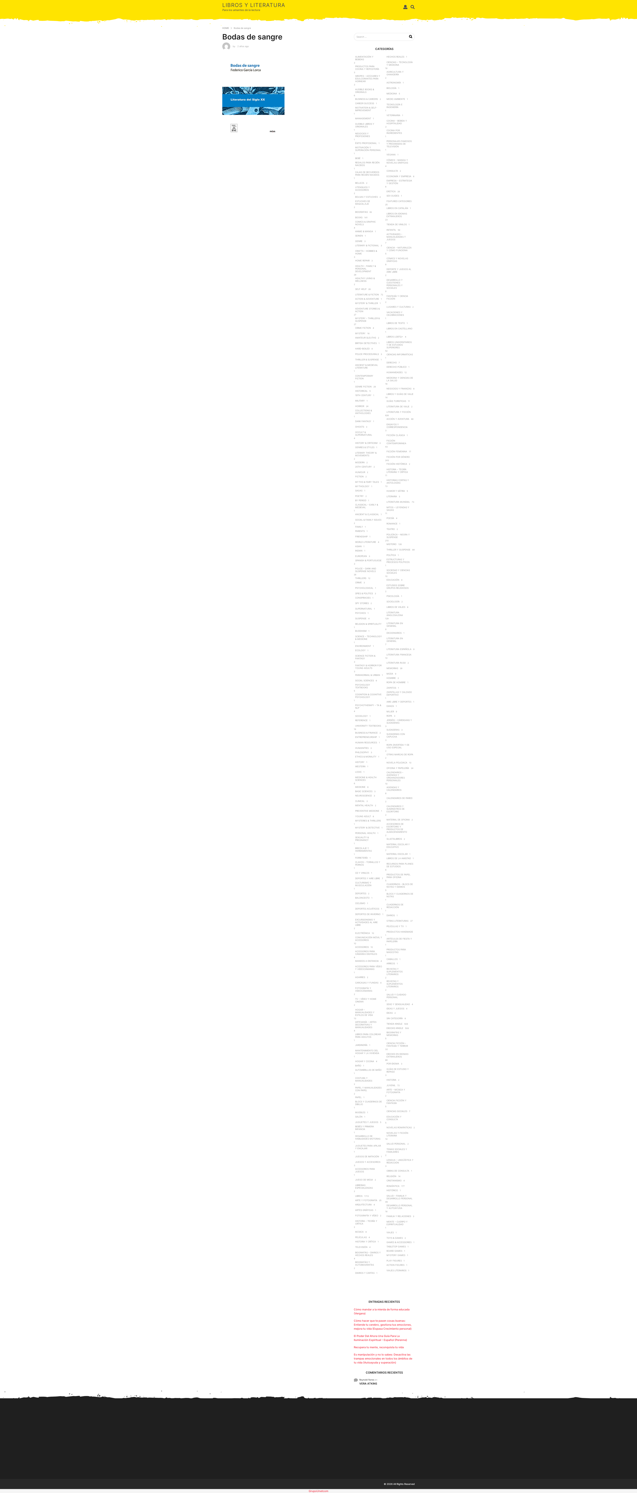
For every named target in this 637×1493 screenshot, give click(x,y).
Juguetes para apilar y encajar (368, 1147)
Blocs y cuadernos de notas (400, 895)
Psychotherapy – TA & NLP (368, 706)
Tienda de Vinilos (397, 224)
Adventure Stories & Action (367, 310)
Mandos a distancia (367, 961)
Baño (358, 1065)
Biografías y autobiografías (364, 1263)
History (359, 762)
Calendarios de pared (399, 798)
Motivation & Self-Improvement (366, 109)
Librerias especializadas (364, 1186)
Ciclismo (360, 903)
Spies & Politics (364, 593)
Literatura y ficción (399, 412)
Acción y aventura (398, 419)
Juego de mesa (364, 1179)
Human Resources (366, 742)
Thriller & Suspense (367, 359)
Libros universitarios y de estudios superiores (399, 345)
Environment (363, 646)
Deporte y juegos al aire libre (399, 270)
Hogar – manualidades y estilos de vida (364, 1012)
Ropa (389, 715)
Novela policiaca (397, 762)
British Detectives (366, 343)
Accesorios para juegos (365, 1170)
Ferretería (361, 857)
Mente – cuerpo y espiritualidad (397, 1223)
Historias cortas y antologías (398, 481)
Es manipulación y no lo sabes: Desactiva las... (371, 1460)
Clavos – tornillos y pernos (367, 863)
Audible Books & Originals (364, 90)
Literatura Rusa (396, 662)
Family (359, 526)
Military (360, 400)
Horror (359, 406)
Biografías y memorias (394, 1033)
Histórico (392, 1190)
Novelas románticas (399, 1127)
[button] (405, 7)
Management (363, 118)
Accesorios (362, 947)
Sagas (358, 490)
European (361, 556)
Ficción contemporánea (396, 442)
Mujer (390, 711)
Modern (360, 462)
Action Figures (395, 1265)
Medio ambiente (396, 99)
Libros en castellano (399, 328)
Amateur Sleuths (365, 337)
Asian (358, 546)
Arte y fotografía (366, 1200)
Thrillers (360, 578)
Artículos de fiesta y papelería (399, 940)
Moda (390, 673)
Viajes (390, 1232)
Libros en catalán (397, 208)
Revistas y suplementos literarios (395, 972)
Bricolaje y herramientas (363, 849)
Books (358, 217)
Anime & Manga (364, 231)
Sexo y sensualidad (398, 1004)
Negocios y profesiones (362, 134)
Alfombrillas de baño (368, 1070)
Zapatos (391, 687)
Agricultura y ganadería (395, 73)
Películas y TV (395, 926)
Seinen (359, 235)
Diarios (391, 915)
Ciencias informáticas (400, 354)
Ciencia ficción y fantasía (396, 1101)
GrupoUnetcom (318, 1491)
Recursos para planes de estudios (400, 865)
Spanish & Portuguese (368, 560)
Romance (392, 523)
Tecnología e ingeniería (394, 105)
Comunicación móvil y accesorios (368, 938)
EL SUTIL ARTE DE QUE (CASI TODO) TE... (471, 1460)
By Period (360, 500)
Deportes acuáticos (367, 908)
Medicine (360, 787)
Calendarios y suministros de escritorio (396, 809)
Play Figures (394, 1260)
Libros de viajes (396, 607)
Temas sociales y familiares (397, 1150)
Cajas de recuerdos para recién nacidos (367, 173)
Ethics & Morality (365, 756)
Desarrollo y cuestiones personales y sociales (395, 284)
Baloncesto (362, 897)
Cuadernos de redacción (395, 906)
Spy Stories (362, 603)
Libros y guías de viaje (400, 394)
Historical (361, 391)
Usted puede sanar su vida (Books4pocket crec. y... (405, 1460)
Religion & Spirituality (368, 624)
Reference (361, 720)
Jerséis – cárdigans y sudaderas (399, 721)
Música (359, 1231)
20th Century (363, 466)
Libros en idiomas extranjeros (397, 215)
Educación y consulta (394, 1118)
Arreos (391, 963)
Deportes (360, 893)
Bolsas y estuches (366, 197)
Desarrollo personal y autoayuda (399, 1206)
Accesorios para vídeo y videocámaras (368, 967)
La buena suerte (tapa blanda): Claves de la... (537, 1457)
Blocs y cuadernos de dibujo (368, 1103)
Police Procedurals (367, 354)
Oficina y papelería (398, 768)
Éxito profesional (366, 143)
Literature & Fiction (367, 294)
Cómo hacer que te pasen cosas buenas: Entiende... (272, 1460)
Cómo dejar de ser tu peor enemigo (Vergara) (504, 1459)
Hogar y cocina (364, 1061)
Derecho (392, 362)
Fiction (359, 476)
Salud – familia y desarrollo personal (399, 1197)
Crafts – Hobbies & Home (366, 252)
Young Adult (363, 816)
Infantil (391, 230)
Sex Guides (393, 195)
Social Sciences (364, 680)
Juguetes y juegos (366, 1122)
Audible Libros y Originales (364, 125)
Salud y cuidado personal (396, 996)
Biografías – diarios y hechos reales (368, 1253)
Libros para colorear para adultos (368, 1035)
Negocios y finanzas (399, 388)
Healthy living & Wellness (365, 279)
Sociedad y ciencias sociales (398, 571)
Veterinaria (393, 115)
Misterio (391, 544)
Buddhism (361, 631)
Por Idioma (393, 1063)
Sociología (393, 601)
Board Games (394, 1251)
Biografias (361, 212)
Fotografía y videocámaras (363, 989)
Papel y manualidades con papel (368, 1089)
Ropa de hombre (396, 682)
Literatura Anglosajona (395, 613)
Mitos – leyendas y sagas (398, 508)
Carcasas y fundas (366, 982)
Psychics (360, 613)
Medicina (392, 93)
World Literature (365, 542)
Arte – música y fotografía (396, 1091)
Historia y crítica (365, 1241)
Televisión (361, 1247)
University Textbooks (368, 725)
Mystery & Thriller (366, 303)
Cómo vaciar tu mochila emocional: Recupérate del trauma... (438, 1461)
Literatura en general (395, 624)
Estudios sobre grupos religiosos (398, 586)
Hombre (391, 678)
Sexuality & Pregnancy (362, 838)
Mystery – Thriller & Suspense (367, 319)
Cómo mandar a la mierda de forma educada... (238, 1459)
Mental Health (364, 805)
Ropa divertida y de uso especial (398, 746)
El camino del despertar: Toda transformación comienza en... (604, 1461)
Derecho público (397, 367)
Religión (391, 1176)
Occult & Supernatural (363, 433)
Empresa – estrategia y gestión (399, 182)
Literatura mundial (398, 502)
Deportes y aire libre (367, 878)
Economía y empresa (399, 176)
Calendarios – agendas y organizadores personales (396, 776)
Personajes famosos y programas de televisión (399, 144)
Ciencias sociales (397, 1111)
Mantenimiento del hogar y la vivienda (367, 1051)
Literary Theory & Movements (366, 454)
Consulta (392, 171)
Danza (390, 706)
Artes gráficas (364, 1210)
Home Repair (362, 260)
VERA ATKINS (368, 1383)
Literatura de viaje (398, 406)
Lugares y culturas (399, 306)
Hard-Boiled (362, 348)
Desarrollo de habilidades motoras (367, 1137)
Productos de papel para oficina (398, 876)
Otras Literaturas (397, 920)
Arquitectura (363, 1204)
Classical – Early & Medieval (366, 506)
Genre (358, 241)
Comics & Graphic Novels (365, 223)
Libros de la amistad (399, 858)
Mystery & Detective (367, 827)
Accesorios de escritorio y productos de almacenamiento (397, 828)
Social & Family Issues (368, 519)
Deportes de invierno (368, 914)
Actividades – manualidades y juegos (396, 237)
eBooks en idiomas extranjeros (397, 1055)
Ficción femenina (397, 451)
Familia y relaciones (399, 1216)
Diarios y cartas (365, 1273)
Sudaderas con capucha (396, 735)
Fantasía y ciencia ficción (397, 297)
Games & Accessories (399, 1242)
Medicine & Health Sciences (366, 778)
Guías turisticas (396, 401)
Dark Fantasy (363, 421)
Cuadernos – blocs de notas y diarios (400, 885)
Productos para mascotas (396, 950)
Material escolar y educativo (398, 845)
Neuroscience (363, 795)
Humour (360, 472)
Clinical (360, 801)
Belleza (359, 183)
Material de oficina (398, 819)
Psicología (393, 596)
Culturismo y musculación (363, 884)
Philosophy (362, 752)
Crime (358, 582)
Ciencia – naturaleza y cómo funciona (399, 249)
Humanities (362, 748)
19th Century (363, 395)
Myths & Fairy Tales (367, 482)
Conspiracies (363, 597)
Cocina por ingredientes (394, 131)
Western (360, 766)
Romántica (393, 1186)
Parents (360, 531)
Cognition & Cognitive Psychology (368, 695)
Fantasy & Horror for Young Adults (368, 666)
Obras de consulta (398, 1170)
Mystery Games (396, 1255)
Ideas (390, 1013)
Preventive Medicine (367, 811)
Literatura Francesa (399, 654)
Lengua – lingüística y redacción (400, 1161)
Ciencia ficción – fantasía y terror (397, 1044)
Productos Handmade (400, 931)
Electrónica (362, 933)
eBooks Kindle (395, 1028)
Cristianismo (394, 1180)
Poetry (359, 496)
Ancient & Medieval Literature (366, 366)
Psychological (364, 588)
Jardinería (361, 1045)
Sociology (361, 716)
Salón (358, 1116)
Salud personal (396, 1143)
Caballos (392, 959)
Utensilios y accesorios (362, 188)
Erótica (391, 191)
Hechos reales (395, 56)
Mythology (362, 486)
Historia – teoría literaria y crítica (397, 470)
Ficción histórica (397, 464)
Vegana (391, 154)
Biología (391, 88)
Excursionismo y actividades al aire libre (366, 922)
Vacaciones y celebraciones (395, 313)
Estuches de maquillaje (362, 202)
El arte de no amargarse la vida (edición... (570, 1460)
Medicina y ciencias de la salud (400, 379)
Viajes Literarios (396, 1270)
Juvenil (391, 1085)
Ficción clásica (396, 435)
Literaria (392, 496)
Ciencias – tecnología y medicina (400, 63)
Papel (358, 1097)
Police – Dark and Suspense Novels (365, 570)
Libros (358, 1196)
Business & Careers (366, 99)
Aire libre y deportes (399, 701)
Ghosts (359, 426)
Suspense (360, 618)
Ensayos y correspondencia (397, 425)
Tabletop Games (396, 1246)
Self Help (360, 289)
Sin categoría (395, 1018)
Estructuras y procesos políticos (398, 560)
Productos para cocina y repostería (367, 67)
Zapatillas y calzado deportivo (399, 693)
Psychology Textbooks (362, 686)
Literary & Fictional (367, 245)
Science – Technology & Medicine (368, 637)
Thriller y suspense (398, 549)
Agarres (360, 977)
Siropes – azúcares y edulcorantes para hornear (367, 79)
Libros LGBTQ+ (395, 336)
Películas (361, 1237)
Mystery (360, 333)
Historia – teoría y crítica (366, 1222)
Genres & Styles (364, 447)
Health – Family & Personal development (365, 269)
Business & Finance (366, 732)
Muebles (360, 1112)
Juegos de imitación (367, 1156)
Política (391, 555)
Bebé (357, 158)
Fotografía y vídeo (366, 1215)
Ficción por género (398, 457)
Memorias (392, 668)
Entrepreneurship (366, 737)
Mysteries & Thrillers (368, 820)
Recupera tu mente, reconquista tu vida (379, 1347)
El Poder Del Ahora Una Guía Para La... (305, 1458)
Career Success (364, 103)
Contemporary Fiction (364, 377)
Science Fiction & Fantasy (365, 657)
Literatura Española (399, 649)
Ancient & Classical (367, 514)
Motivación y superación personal (368, 148)
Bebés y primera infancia (364, 1127)
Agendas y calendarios (394, 788)
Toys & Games (395, 1238)
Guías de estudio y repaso (398, 1070)
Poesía (390, 518)
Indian (358, 550)
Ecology (360, 650)
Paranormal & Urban (367, 675)
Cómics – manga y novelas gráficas (397, 161)
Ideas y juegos (395, 1008)
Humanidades (395, 372)
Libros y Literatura (253, 5)
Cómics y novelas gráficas (397, 259)
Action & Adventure (367, 299)
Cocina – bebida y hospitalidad (397, 122)
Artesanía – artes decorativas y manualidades (365, 1025)
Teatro (391, 529)
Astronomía (394, 82)
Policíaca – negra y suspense (398, 536)
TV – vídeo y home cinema (365, 1000)
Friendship (361, 536)
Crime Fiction (363, 328)
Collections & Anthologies (363, 411)
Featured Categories (399, 201)
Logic (358, 772)
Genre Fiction (363, 386)
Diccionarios (394, 633)
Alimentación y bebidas (364, 58)
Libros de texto (396, 323)
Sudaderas (393, 729)
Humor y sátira (396, 491)
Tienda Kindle (394, 1023)
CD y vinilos (362, 873)
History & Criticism (366, 443)
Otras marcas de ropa (400, 754)
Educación (393, 579)
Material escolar (397, 854)
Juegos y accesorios (367, 1162)
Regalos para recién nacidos (367, 164)
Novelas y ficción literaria (397, 1134)
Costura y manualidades (363, 1079)
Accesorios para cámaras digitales (366, 952)
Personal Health (365, 833)
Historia (391, 1080)
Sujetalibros (394, 839)
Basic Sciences (363, 791)
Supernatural (363, 608)
